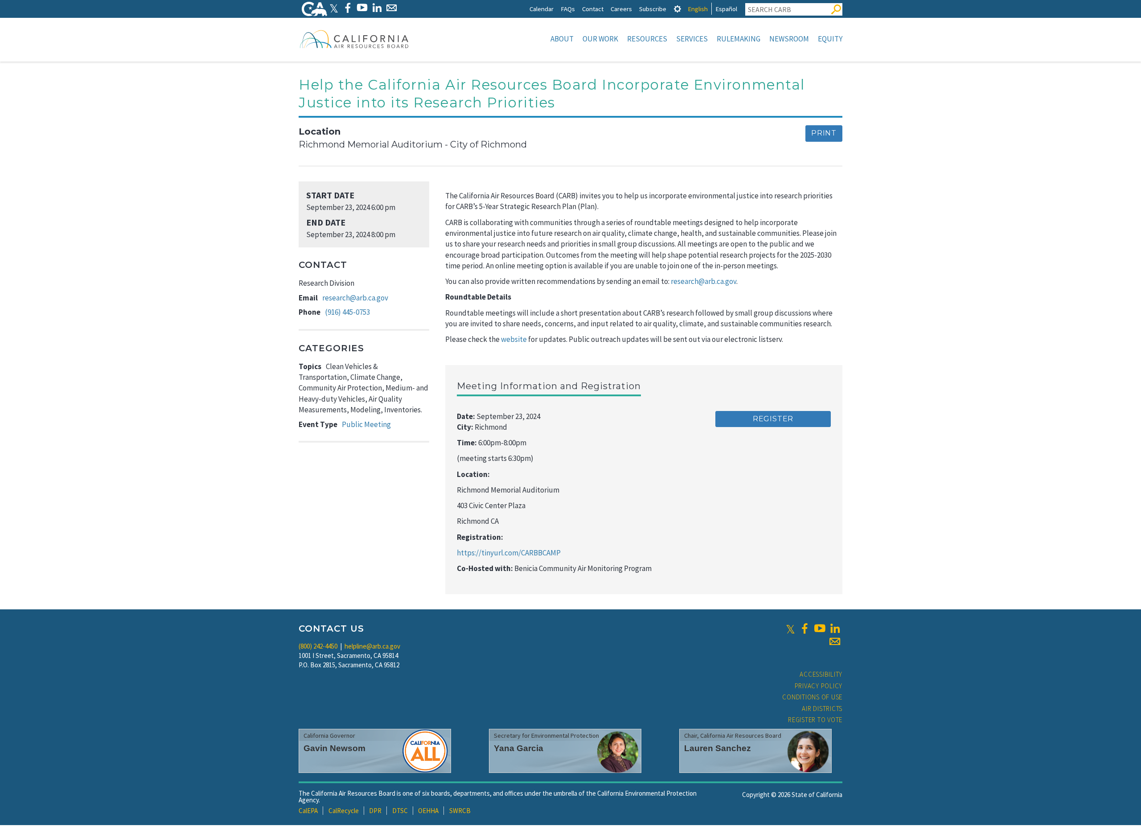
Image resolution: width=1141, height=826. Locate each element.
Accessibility (821, 674)
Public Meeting (366, 424)
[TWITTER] (333, 8)
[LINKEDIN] (376, 8)
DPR (375, 810)
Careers (621, 8)
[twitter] (790, 628)
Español (726, 8)
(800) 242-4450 (318, 646)
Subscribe (652, 8)
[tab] (677, 9)
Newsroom (789, 39)
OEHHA (428, 810)
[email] (835, 641)
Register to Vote (815, 719)
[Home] (354, 39)
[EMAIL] (391, 8)
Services (692, 39)
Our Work (600, 39)
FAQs (568, 8)
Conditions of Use (812, 697)
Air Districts (822, 708)
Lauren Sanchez (717, 748)
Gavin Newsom (334, 748)
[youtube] (819, 628)
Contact (592, 8)
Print (824, 133)
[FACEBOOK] (347, 8)
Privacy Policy (819, 686)
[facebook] (804, 628)
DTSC (400, 810)
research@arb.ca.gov (355, 298)
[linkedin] (835, 628)
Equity (830, 39)
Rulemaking (738, 39)
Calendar (541, 8)
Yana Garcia (518, 748)
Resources (647, 39)
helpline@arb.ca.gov (372, 646)
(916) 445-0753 (347, 312)
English (698, 8)
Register (773, 419)
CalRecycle (343, 810)
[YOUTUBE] (362, 8)
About (562, 39)
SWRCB (460, 810)
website (514, 339)
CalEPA (308, 810)
